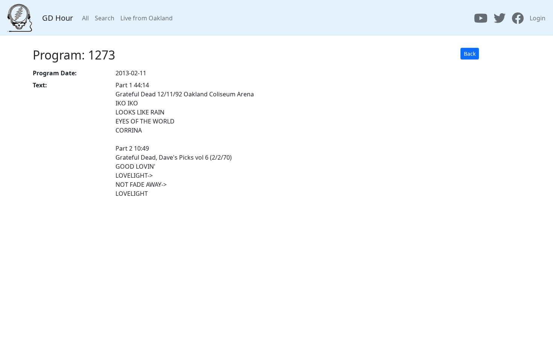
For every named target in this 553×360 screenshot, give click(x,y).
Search (104, 18)
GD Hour (57, 18)
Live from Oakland (146, 18)
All (85, 18)
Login (537, 18)
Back (470, 53)
